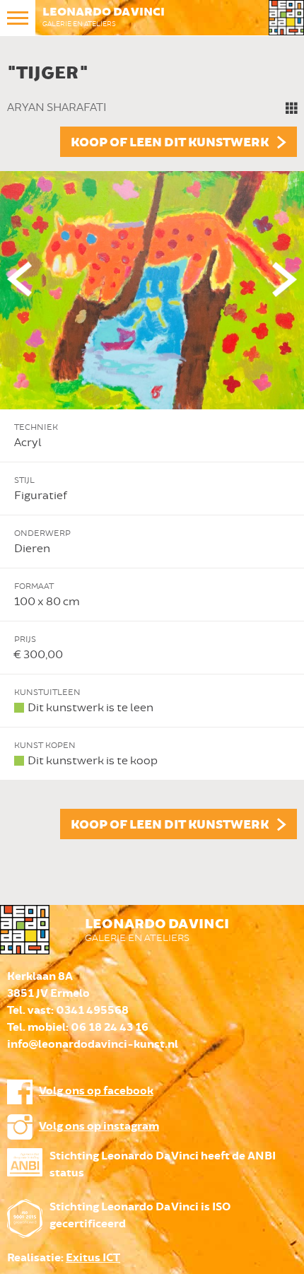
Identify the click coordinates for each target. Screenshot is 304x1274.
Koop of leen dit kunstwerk (170, 142)
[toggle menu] (17, 17)
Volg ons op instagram (99, 1126)
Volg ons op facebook (96, 1091)
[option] (152, 448)
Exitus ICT (93, 1258)
